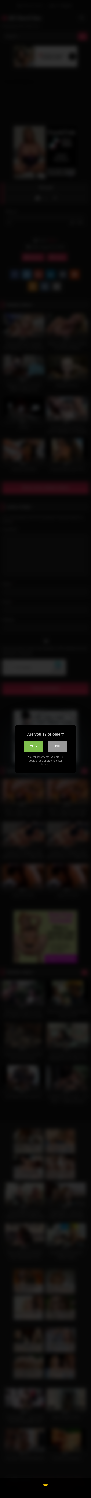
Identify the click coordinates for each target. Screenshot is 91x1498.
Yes (33, 746)
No (57, 746)
